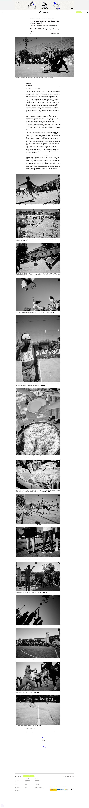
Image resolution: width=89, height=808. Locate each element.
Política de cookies (38, 787)
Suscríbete (79, 12)
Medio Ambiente (28, 778)
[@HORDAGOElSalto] (62, 776)
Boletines (15, 12)
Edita (35, 781)
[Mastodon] (72, 776)
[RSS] (70, 776)
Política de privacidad (38, 786)
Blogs (16, 788)
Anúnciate (26, 788)
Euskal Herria (38, 18)
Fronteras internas (44, 18)
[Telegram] (63, 776)
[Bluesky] (67, 776)
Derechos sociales (28, 780)
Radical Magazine (51, 18)
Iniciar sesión (85, 12)
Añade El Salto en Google (55, 33)
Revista (26, 787)
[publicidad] (44, 5)
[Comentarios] (33, 33)
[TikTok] (73, 776)
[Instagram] (65, 776)
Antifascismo (32, 18)
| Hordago (46, 12)
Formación (36, 783)
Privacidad (36, 778)
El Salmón (16, 780)
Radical (16, 783)
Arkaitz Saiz (51, 77)
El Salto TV (17, 784)
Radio (9, 12)
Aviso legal (37, 784)
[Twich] (68, 776)
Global (16, 781)
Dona (32, 776)
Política (16, 778)
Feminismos (17, 790)
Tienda (12, 12)
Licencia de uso (37, 780)
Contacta (26, 786)
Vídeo (5, 12)
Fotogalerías (17, 787)
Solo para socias (28, 781)
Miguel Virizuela (29, 85)
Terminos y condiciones (39, 788)
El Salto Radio (17, 786)
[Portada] (40, 12)
